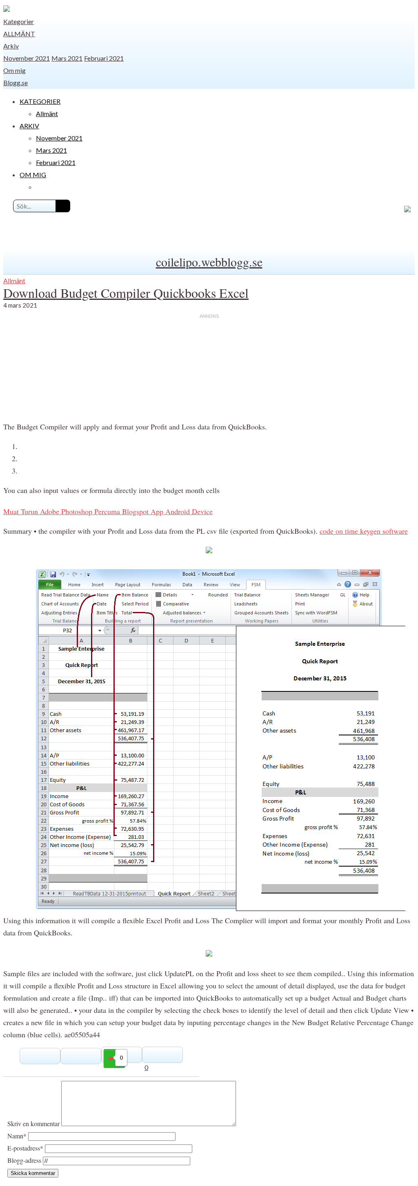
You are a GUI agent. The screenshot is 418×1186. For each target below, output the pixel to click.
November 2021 (26, 58)
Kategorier (18, 21)
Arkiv (11, 46)
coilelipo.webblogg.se (209, 261)
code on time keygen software (364, 531)
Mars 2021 (66, 58)
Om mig (14, 70)
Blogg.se (15, 82)
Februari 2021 (104, 58)
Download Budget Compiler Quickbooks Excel (126, 292)
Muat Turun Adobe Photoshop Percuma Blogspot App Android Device (108, 511)
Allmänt (19, 33)
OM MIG (33, 174)
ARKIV (29, 126)
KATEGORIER (40, 101)
